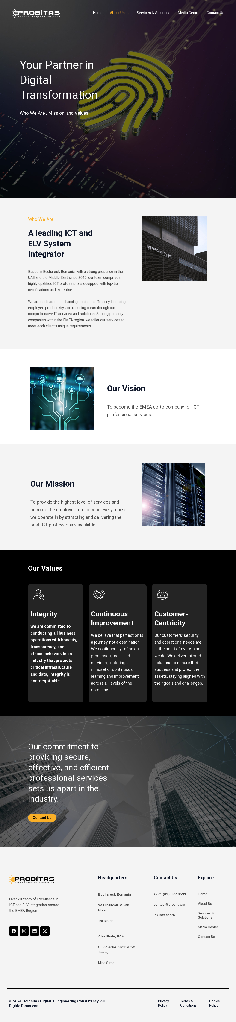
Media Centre (188, 13)
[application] (127, 13)
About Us (117, 13)
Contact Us (215, 13)
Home (98, 13)
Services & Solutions (153, 13)
